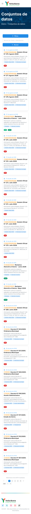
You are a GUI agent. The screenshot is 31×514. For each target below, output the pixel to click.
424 (4, 483)
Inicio (3, 24)
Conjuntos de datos (16, 24)
